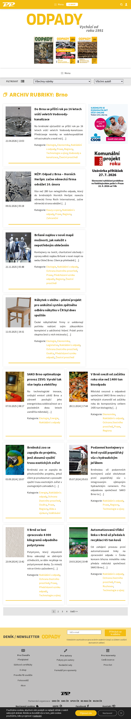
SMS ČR (65, 700)
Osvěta (50, 353)
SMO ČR (56, 700)
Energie (54, 418)
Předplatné (23, 659)
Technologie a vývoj (57, 153)
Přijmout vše (86, 713)
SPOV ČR (74, 700)
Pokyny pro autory (65, 659)
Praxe (60, 149)
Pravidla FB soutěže (23, 675)
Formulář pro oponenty (65, 670)
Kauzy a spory (53, 209)
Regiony (68, 149)
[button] (115, 633)
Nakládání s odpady (67, 266)
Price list (108, 664)
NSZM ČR (97, 700)
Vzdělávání (54, 513)
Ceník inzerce (107, 659)
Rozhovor (108, 586)
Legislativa (52, 345)
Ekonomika (63, 144)
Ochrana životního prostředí (61, 270)
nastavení (37, 716)
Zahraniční (52, 218)
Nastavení (107, 713)
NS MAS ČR (86, 700)
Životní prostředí (68, 157)
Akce (23, 685)
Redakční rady (65, 665)
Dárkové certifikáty (23, 664)
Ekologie (51, 144)
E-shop (23, 669)
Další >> (74, 611)
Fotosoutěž (23, 680)
